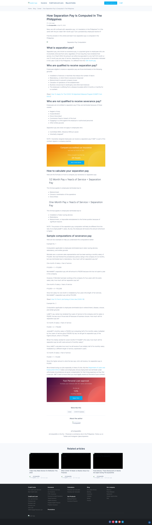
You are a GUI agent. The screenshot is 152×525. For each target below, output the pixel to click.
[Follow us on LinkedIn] (122, 522)
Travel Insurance (52, 498)
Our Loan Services (33, 499)
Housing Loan (31, 505)
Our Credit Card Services (34, 489)
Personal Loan (31, 501)
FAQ (108, 498)
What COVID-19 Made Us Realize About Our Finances (75, 471)
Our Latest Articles (92, 489)
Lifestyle (89, 496)
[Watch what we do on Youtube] (119, 522)
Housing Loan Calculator (73, 491)
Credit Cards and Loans (56, 3)
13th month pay (91, 60)
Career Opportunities (112, 496)
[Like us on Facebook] (110, 522)
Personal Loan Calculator (73, 489)
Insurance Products (72, 501)
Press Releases (110, 491)
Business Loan (31, 503)
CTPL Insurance (52, 494)
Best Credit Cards (32, 491)
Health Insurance (52, 500)
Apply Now (76, 398)
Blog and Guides (71, 3)
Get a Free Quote (76, 162)
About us (109, 489)
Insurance (44, 3)
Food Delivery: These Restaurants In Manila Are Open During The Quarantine (107, 471)
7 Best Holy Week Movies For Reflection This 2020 (43, 471)
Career (69, 411)
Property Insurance (53, 504)
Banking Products (71, 499)
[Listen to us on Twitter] (116, 522)
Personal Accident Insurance (55, 496)
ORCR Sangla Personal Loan (35, 509)
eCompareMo (76, 431)
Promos (89, 500)
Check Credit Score (110, 3)
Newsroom (109, 494)
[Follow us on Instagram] (113, 522)
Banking (89, 491)
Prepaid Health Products (54, 502)
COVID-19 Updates (79, 411)
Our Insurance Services (54, 489)
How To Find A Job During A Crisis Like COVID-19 (67, 299)
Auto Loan (30, 507)
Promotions (51, 509)
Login (121, 3)
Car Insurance (51, 491)
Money (88, 498)
